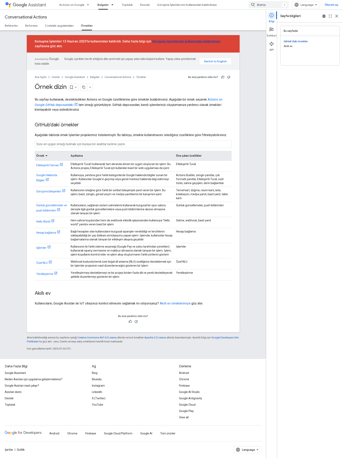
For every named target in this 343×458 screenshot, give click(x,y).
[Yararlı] (223, 77)
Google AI (146, 433)
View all (184, 417)
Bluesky (97, 379)
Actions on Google (71, 5)
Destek (145, 5)
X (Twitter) (98, 398)
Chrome (184, 379)
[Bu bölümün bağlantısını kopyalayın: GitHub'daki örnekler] (83, 125)
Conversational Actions (26, 17)
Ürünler (56, 77)
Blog (94, 372)
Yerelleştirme (44, 274)
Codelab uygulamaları (59, 25)
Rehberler (11, 25)
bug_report (324, 16)
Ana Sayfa (40, 77)
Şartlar (9, 449)
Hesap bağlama (46, 232)
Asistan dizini (13, 392)
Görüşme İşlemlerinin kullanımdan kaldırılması (187, 5)
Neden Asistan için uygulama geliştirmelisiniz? (33, 379)
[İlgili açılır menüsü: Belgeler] (113, 5)
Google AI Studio (189, 392)
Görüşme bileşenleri (48, 191)
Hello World (43, 221)
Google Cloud (187, 404)
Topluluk (127, 5)
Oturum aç (331, 4)
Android (184, 372)
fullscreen (330, 16)
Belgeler (103, 5)
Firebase (184, 385)
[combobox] (269, 4)
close (336, 16)
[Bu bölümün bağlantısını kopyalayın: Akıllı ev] (55, 293)
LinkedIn (97, 392)
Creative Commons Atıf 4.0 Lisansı (97, 337)
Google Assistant (75, 77)
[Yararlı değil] (229, 77)
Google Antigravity (190, 398)
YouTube (97, 404)
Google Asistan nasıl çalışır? (22, 385)
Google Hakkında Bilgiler (46, 178)
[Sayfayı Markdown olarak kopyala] (84, 87)
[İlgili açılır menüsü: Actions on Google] (89, 5)
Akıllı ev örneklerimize (175, 303)
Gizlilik (21, 449)
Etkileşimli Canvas (47, 165)
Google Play (186, 411)
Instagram (98, 385)
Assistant (37, 5)
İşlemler (41, 247)
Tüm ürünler (167, 433)
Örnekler (87, 25)
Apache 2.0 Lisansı (155, 337)
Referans (31, 25)
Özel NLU (42, 262)
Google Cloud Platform (118, 433)
